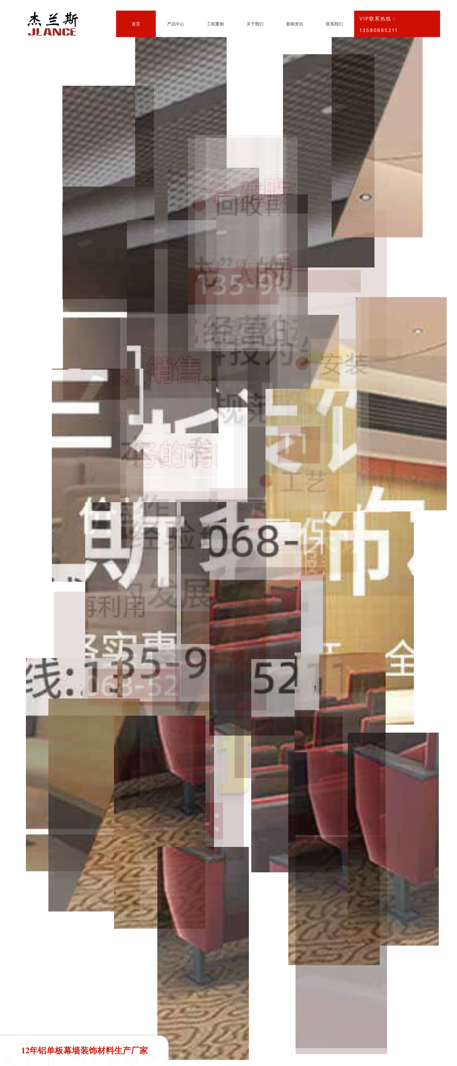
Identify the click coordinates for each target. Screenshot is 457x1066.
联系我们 (334, 23)
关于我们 (254, 23)
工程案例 (215, 23)
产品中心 (175, 23)
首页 (136, 23)
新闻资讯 (294, 23)
